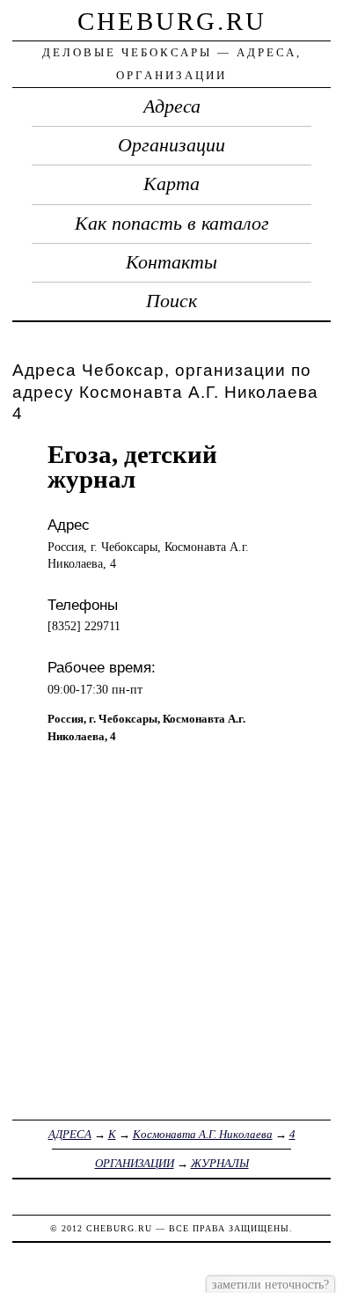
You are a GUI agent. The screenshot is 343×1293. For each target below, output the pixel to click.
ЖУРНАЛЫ (220, 1163)
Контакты (171, 262)
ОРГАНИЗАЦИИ (134, 1163)
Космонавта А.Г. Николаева (203, 1134)
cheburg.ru (171, 21)
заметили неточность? (270, 1284)
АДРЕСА (69, 1134)
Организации (171, 145)
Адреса (172, 106)
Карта (171, 184)
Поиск (171, 301)
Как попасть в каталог (172, 223)
